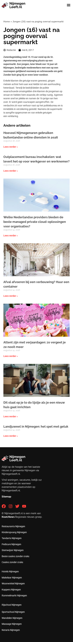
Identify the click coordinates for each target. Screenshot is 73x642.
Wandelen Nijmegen (12, 618)
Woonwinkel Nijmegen (13, 583)
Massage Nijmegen (12, 624)
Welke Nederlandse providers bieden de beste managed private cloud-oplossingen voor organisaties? (34, 221)
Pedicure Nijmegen (11, 544)
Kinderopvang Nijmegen (14, 532)
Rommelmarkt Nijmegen (14, 595)
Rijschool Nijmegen (12, 604)
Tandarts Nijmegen (12, 538)
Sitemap (6, 496)
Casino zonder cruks (12, 562)
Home (6, 21)
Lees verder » (10, 146)
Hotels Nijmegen (10, 571)
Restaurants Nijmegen (13, 526)
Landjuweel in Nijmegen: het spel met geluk (35, 426)
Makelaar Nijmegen (12, 577)
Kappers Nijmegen (11, 589)
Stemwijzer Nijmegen (13, 550)
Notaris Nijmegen (11, 630)
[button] (68, 5)
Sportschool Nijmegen (13, 612)
